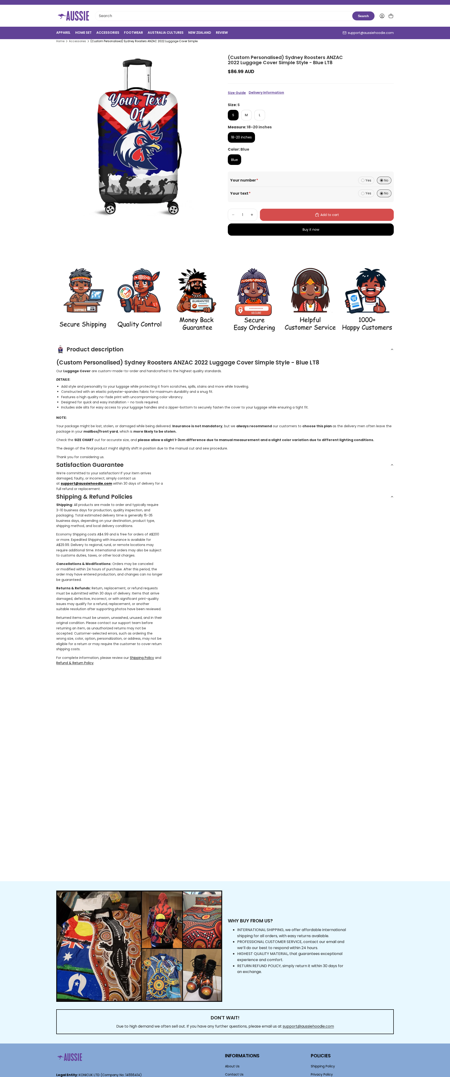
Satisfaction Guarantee (90, 465)
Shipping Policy (142, 657)
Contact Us (234, 1074)
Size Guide (237, 92)
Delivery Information (266, 92)
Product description (95, 349)
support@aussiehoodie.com (371, 32)
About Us (232, 1066)
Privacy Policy (322, 1074)
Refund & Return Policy (75, 663)
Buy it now (311, 229)
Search (363, 16)
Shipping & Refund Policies (94, 497)
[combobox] (223, 16)
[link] (82, 300)
